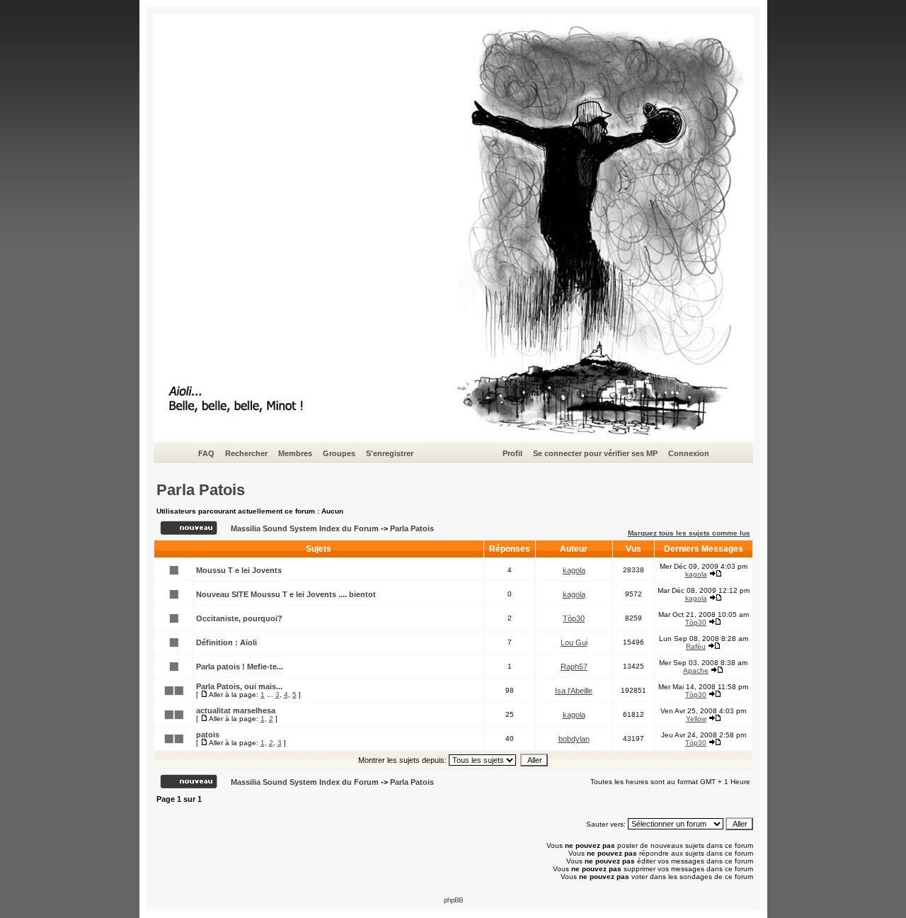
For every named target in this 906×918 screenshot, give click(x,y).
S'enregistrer (389, 453)
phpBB (453, 900)
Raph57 (574, 666)
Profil (512, 453)
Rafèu (696, 646)
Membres (295, 453)
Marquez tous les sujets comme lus (689, 533)
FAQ (206, 453)
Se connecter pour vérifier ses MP (595, 453)
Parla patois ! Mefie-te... (239, 666)
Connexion (688, 453)
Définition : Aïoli (226, 642)
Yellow (696, 718)
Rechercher (246, 453)
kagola (574, 570)
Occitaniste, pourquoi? (239, 618)
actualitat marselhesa (235, 710)
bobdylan (574, 739)
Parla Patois (200, 490)
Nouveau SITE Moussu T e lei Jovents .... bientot (286, 594)
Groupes (339, 453)
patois (207, 734)
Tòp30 (574, 618)
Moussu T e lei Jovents (239, 570)
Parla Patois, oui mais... (239, 686)
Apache (696, 670)
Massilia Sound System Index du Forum (305, 528)
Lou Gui (574, 642)
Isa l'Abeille (573, 690)
